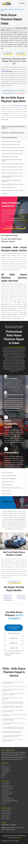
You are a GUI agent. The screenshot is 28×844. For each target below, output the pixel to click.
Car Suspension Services (6, 788)
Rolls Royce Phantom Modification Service (13, 127)
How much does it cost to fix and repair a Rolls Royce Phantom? (13, 683)
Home (2, 765)
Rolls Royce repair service (20, 30)
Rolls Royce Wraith (21, 595)
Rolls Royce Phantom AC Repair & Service (12, 184)
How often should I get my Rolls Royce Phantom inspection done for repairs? (12, 732)
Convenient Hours (6, 493)
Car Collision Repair (5, 802)
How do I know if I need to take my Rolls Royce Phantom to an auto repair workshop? (13, 702)
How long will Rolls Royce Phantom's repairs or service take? (14, 723)
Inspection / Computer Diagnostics (13, 133)
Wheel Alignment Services (7, 786)
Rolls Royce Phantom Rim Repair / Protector (13, 190)
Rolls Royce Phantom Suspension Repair (12, 167)
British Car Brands (5, 817)
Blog (2, 777)
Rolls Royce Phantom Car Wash (10, 156)
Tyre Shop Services (5, 783)
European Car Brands (6, 813)
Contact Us (3, 774)
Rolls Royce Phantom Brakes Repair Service (13, 147)
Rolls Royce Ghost (7, 598)
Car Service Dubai (5, 767)
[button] (14, 127)
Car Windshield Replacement (7, 798)
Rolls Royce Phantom (8, 600)
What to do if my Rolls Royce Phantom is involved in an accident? (13, 694)
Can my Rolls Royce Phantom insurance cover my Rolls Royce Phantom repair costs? (13, 728)
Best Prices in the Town (7, 472)
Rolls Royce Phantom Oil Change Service (12, 153)
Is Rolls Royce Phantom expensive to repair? (15, 686)
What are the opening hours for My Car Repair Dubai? (12, 698)
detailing (6, 113)
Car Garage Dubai (5, 768)
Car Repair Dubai (5, 772)
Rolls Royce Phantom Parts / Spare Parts (12, 170)
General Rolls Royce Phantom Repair (11, 141)
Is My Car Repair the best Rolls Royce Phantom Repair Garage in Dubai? (12, 736)
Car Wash (3, 804)
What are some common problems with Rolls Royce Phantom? (14, 715)
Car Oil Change (4, 795)
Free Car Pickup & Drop (9, 137)
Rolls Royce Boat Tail (21, 597)
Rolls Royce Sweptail (21, 598)
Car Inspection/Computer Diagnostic (9, 800)
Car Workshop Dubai (6, 770)
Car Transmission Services (7, 792)
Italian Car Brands (5, 815)
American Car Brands (6, 812)
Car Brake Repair (5, 790)
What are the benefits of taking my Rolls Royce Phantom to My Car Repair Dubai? (12, 707)
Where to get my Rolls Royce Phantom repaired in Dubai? (12, 740)
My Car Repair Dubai (7, 71)
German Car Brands (5, 818)
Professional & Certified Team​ (9, 478)
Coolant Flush (5, 193)
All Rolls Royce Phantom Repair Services (12, 487)
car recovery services (15, 216)
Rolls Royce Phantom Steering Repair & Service (12, 160)
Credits (19, 837)
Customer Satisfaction (7, 484)
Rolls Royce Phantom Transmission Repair (13, 150)
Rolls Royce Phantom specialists (16, 347)
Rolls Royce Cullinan (8, 595)
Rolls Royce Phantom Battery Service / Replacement (12, 181)
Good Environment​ (6, 490)
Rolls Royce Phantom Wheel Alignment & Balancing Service (12, 176)
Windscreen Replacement (8, 187)
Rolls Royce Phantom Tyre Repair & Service (13, 164)
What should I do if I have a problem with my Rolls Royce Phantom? (13, 719)
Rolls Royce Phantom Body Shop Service (12, 173)
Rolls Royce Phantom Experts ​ (9, 475)
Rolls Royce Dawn (7, 597)
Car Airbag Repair (5, 797)
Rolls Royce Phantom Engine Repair (11, 144)
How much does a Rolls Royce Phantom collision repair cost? (13, 690)
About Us (3, 775)
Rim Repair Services (5, 785)
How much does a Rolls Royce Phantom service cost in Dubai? (13, 711)
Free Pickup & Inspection (8, 481)
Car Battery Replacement (7, 793)
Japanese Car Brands (6, 810)
